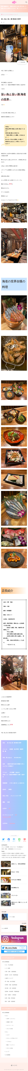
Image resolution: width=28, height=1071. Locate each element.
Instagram (12, 823)
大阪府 (23, 857)
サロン (6, 1032)
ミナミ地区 (7, 968)
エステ (8, 1034)
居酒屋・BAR (9, 847)
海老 (22, 853)
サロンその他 (10, 1048)
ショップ (7, 1051)
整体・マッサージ (11, 1044)
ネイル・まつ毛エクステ (12, 1038)
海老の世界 (14, 855)
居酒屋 (17, 853)
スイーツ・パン (10, 1025)
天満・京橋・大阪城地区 (7, 849)
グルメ (3, 847)
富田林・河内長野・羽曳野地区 (12, 991)
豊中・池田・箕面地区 (10, 1001)
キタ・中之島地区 (18, 847)
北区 (3, 857)
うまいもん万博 (7, 817)
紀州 (20, 855)
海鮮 (13, 853)
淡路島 (4, 855)
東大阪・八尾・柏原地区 (10, 988)
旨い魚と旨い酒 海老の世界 (13, 857)
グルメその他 (10, 1028)
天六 (9, 855)
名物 (24, 855)
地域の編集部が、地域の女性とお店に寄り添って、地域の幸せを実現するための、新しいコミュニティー (14, 8)
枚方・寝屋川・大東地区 (10, 994)
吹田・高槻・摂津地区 (10, 998)
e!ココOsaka (18, 849)
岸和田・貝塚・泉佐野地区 (11, 984)
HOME (14, 1065)
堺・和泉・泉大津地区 (10, 981)
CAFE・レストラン (11, 1018)
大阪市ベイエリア (9, 978)
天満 (9, 853)
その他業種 (7, 1054)
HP (9, 808)
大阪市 (4, 853)
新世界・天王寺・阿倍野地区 (11, 974)
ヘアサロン (9, 1041)
